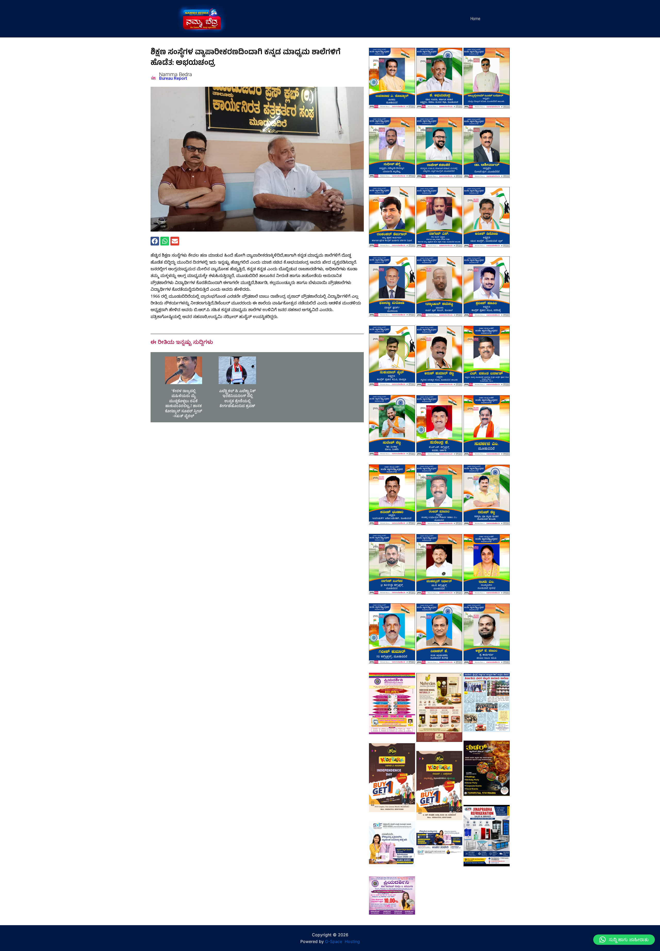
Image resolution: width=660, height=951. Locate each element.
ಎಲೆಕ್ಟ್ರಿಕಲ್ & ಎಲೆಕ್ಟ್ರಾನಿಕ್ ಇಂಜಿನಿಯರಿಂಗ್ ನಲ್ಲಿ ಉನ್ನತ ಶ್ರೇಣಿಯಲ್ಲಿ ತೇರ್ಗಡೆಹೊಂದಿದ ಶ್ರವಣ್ (237, 399)
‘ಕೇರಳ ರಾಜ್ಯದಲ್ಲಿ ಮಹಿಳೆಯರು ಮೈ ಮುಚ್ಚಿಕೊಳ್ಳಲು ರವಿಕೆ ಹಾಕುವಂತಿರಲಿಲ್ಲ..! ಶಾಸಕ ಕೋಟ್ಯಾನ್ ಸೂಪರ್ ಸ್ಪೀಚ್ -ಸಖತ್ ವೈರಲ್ (183, 404)
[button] (155, 241)
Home (475, 18)
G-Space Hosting (342, 941)
